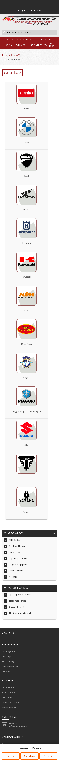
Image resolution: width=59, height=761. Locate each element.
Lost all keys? (15, 552)
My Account (7, 697)
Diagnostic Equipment (18, 564)
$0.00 (51, 46)
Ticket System (8, 651)
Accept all (48, 756)
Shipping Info (8, 656)
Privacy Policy (8, 661)
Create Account (9, 707)
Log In (22, 10)
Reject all (11, 756)
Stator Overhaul (16, 570)
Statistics (24, 748)
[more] (52, 533)
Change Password (10, 702)
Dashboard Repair (17, 546)
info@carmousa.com (18, 726)
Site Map (6, 671)
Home (4, 59)
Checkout (37, 10)
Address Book (8, 692)
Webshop (13, 576)
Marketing (36, 748)
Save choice (29, 756)
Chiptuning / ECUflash (18, 558)
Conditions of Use (10, 666)
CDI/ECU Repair (15, 540)
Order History (8, 687)
